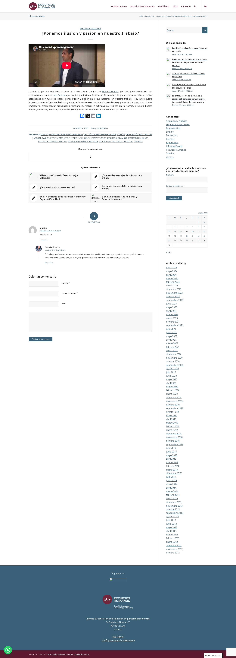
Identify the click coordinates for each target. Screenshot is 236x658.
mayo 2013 (171, 527)
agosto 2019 (172, 411)
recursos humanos (138, 138)
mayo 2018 (171, 455)
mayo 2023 (171, 307)
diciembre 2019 (174, 397)
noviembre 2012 (174, 549)
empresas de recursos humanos (66, 134)
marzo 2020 (172, 386)
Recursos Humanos (90, 28)
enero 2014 (172, 498)
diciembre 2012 (174, 545)
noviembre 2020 (174, 357)
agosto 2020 (172, 368)
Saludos (170, 153)
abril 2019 (171, 419)
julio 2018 (171, 447)
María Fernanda (110, 91)
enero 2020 (172, 393)
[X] (87, 116)
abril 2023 (171, 310)
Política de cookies (82, 654)
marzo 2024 (172, 278)
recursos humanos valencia (83, 141)
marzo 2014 (172, 491)
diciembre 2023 (174, 289)
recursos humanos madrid (52, 141)
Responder (44, 240)
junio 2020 (171, 375)
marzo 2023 (172, 314)
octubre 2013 (173, 509)
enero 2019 (172, 429)
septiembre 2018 (174, 444)
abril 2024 (171, 274)
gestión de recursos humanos (100, 134)
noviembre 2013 (174, 505)
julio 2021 (171, 328)
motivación (132, 134)
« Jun (168, 251)
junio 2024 (171, 267)
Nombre (66, 283)
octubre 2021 (173, 321)
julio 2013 (171, 520)
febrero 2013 (172, 538)
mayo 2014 (171, 484)
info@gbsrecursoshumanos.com (118, 640)
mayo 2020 (171, 379)
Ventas (169, 157)
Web (63, 303)
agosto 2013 (172, 516)
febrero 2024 (172, 281)
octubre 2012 (173, 552)
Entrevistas (172, 135)
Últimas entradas (37, 16)
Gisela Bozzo (101, 128)
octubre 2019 (173, 404)
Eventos (170, 138)
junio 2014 (171, 480)
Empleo (170, 131)
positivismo (57, 138)
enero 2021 (172, 350)
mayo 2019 (171, 415)
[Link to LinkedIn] (205, 6)
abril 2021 (171, 339)
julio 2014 (171, 476)
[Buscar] (195, 6)
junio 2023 (171, 303)
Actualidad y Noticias (176, 120)
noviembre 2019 (174, 401)
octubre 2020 (173, 361)
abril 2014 (171, 487)
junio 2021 (171, 332)
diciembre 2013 (174, 502)
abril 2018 (171, 458)
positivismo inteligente (77, 138)
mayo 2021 (171, 336)
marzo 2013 (172, 534)
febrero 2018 (172, 466)
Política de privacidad (65, 654)
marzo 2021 (172, 343)
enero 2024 (172, 285)
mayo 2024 (171, 271)
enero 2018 (172, 469)
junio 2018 (171, 451)
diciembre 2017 (174, 473)
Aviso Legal (52, 654)
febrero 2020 (172, 390)
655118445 (118, 636)
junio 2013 (171, 523)
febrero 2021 (172, 346)
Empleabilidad (173, 128)
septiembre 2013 (174, 512)
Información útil (174, 146)
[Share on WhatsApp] (90, 157)
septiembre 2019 (174, 408)
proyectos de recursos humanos (109, 138)
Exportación (172, 142)
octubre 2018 (173, 440)
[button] (8, 650)
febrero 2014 (172, 494)
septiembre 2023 (174, 300)
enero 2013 (172, 541)
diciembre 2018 (174, 433)
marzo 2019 (172, 422)
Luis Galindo (59, 95)
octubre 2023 (173, 296)
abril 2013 (171, 531)
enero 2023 (172, 318)
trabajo (138, 141)
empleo (44, 134)
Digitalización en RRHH (178, 124)
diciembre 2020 (174, 354)
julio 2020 (171, 372)
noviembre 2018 (174, 437)
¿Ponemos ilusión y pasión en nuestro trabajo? (90, 33)
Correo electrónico (69, 293)
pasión (45, 138)
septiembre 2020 (174, 365)
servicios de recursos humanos (116, 141)
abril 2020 (171, 383)
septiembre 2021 (174, 325)
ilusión (121, 134)
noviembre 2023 (174, 292)
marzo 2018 (172, 462)
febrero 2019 (172, 426)
